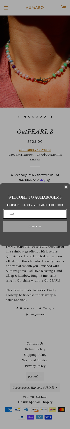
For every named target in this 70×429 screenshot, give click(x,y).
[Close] (66, 187)
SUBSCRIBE (35, 226)
